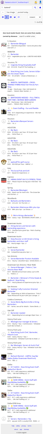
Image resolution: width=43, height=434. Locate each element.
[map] (19, 17)
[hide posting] (15, 48)
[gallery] (15, 17)
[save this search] (40, 7)
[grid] (11, 17)
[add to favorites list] (9, 43)
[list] (3, 17)
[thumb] (7, 17)
